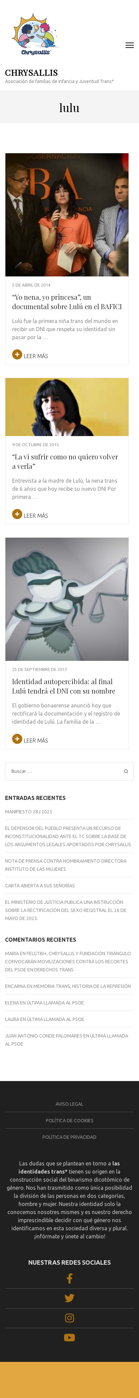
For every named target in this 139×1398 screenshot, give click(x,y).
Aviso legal (69, 1104)
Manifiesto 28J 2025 (28, 811)
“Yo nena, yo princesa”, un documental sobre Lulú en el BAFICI (67, 301)
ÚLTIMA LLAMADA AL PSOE (55, 1002)
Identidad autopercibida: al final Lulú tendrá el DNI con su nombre (63, 686)
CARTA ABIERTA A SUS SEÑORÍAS (40, 885)
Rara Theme (60, 1381)
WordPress (120, 1381)
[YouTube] (69, 1339)
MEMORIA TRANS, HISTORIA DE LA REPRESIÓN (82, 986)
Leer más (35, 356)
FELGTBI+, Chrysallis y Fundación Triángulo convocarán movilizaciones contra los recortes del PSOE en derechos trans (68, 961)
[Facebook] (69, 1280)
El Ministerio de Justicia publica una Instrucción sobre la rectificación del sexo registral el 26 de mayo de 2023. (66, 910)
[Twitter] (69, 1300)
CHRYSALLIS (31, 72)
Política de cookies (69, 1120)
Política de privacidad (69, 1137)
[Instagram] (69, 1320)
